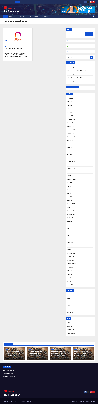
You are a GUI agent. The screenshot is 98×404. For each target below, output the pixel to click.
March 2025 (70, 158)
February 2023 (71, 246)
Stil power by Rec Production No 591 (76, 77)
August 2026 (70, 98)
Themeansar (28, 401)
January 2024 (70, 207)
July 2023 (69, 228)
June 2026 (70, 105)
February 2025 (71, 161)
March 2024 (70, 200)
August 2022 (70, 267)
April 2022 (69, 281)
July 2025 (69, 144)
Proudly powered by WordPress (10, 401)
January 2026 (70, 122)
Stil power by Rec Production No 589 (76, 81)
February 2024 (71, 203)
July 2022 (69, 270)
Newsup (22, 401)
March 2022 (70, 284)
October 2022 (70, 260)
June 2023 (69, 232)
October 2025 (70, 133)
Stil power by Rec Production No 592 (76, 74)
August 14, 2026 (57, 355)
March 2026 (70, 115)
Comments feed (71, 329)
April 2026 (69, 112)
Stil (30, 16)
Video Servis (70, 312)
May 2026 (69, 108)
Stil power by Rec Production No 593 (76, 70)
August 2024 (70, 182)
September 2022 (71, 263)
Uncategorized (71, 309)
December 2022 (71, 253)
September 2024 (71, 179)
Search (69, 29)
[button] (90, 16)
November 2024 (71, 172)
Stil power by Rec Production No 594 (77, 67)
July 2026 (69, 101)
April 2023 (69, 239)
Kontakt (36, 16)
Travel (68, 305)
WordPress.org (71, 333)
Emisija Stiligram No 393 (13, 48)
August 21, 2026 (34, 355)
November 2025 (71, 129)
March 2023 (70, 242)
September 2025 (71, 137)
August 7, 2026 (79, 355)
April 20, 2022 (9, 50)
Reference (45, 16)
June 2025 (69, 147)
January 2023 (70, 249)
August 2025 (70, 140)
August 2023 (70, 225)
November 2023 (71, 214)
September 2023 (71, 221)
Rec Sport (22, 16)
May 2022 (69, 277)
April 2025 (69, 154)
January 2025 (70, 165)
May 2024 (69, 193)
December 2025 (71, 126)
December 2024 (71, 168)
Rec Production (11, 11)
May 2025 (69, 151)
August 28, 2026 (11, 355)
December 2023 (71, 211)
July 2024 (69, 186)
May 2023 (69, 235)
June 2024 (70, 189)
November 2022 (71, 256)
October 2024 (70, 175)
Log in (68, 322)
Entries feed (70, 326)
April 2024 (69, 196)
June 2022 (69, 274)
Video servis (13, 16)
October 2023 (70, 218)
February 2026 (71, 119)
